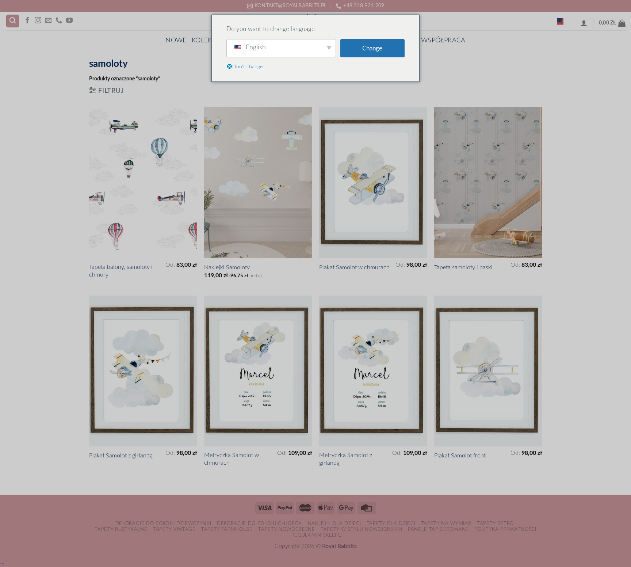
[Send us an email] (48, 20)
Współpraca (443, 40)
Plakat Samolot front (460, 455)
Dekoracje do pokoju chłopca (259, 523)
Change (372, 48)
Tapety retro (495, 523)
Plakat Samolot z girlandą (121, 455)
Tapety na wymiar (446, 523)
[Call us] (59, 20)
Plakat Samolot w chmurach (354, 267)
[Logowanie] (584, 23)
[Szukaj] (12, 21)
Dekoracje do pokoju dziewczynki (163, 523)
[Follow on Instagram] (38, 20)
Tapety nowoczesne (286, 529)
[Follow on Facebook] (27, 20)
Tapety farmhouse (227, 529)
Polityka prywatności (505, 529)
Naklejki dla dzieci (334, 523)
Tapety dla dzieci (391, 523)
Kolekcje (207, 40)
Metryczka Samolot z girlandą (345, 459)
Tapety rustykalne (121, 529)
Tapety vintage (174, 529)
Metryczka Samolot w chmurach (231, 459)
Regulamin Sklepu (316, 535)
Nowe (175, 40)
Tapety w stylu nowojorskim (361, 529)
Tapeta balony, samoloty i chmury (121, 271)
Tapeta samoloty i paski (463, 267)
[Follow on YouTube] (69, 20)
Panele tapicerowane (438, 529)
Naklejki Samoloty (227, 267)
